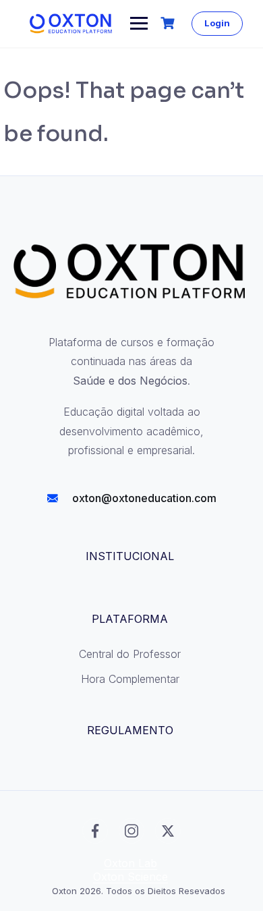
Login (217, 23)
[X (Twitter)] (168, 831)
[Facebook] (95, 831)
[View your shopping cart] (169, 23)
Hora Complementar (130, 679)
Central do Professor (130, 654)
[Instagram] (131, 831)
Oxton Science (130, 876)
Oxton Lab (130, 863)
